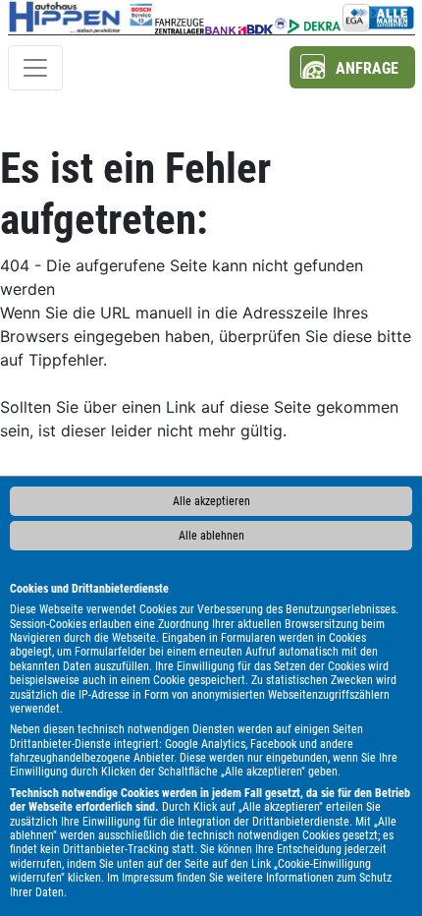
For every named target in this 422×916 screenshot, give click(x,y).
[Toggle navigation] (35, 67)
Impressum (148, 878)
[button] (352, 67)
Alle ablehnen (211, 536)
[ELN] (179, 17)
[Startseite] (81, 17)
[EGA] (378, 17)
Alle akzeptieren (211, 501)
